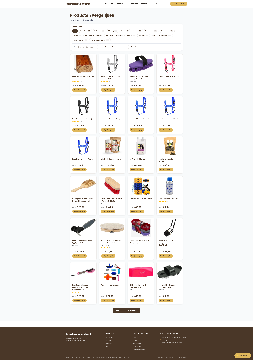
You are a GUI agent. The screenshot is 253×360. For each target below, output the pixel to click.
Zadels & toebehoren (99, 40)
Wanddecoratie (80, 40)
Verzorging (150, 31)
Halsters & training (114, 35)
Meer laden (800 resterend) (126, 310)
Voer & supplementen (161, 35)
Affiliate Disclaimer (181, 357)
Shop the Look (132, 4)
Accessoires (166, 31)
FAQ (155, 4)
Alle (75, 31)
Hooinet (130, 35)
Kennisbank (145, 4)
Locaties (119, 4)
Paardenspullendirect (78, 3)
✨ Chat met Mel (243, 355)
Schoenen (99, 31)
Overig (77, 35)
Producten (109, 4)
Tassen (124, 31)
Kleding (112, 31)
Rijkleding (85, 31)
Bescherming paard (93, 35)
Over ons (136, 337)
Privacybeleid (137, 343)
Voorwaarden (137, 346)
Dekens (137, 31)
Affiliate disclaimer (139, 349)
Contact (135, 340)
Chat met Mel (179, 4)
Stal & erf (143, 35)
